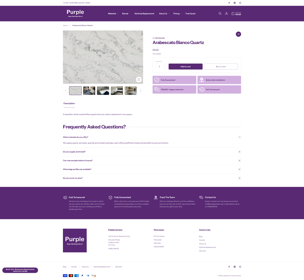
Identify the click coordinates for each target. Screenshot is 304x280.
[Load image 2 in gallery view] (89, 90)
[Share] (238, 34)
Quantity (159, 61)
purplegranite (226, 275)
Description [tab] (69, 103)
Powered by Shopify (235, 275)
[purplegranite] (75, 251)
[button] (112, 13)
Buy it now (221, 66)
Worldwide (159, 38)
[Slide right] (140, 90)
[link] (76, 3)
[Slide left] (65, 90)
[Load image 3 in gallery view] (103, 90)
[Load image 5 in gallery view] (131, 90)
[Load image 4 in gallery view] (117, 90)
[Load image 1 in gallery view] (75, 90)
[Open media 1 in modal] (103, 57)
